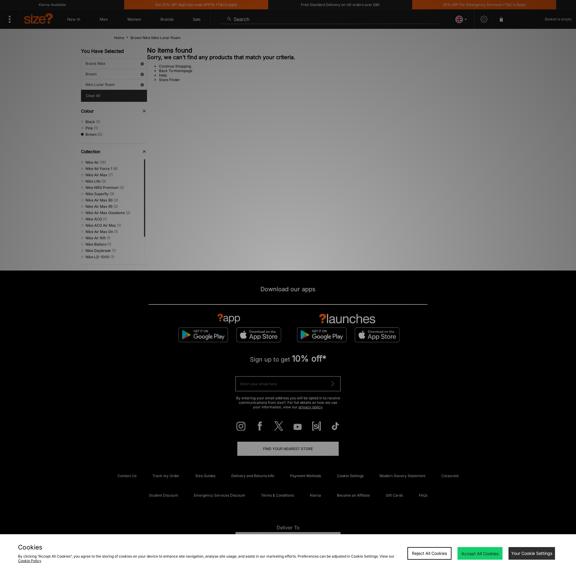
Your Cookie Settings (531, 553)
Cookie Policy (29, 560)
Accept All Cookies (480, 553)
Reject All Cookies (429, 553)
